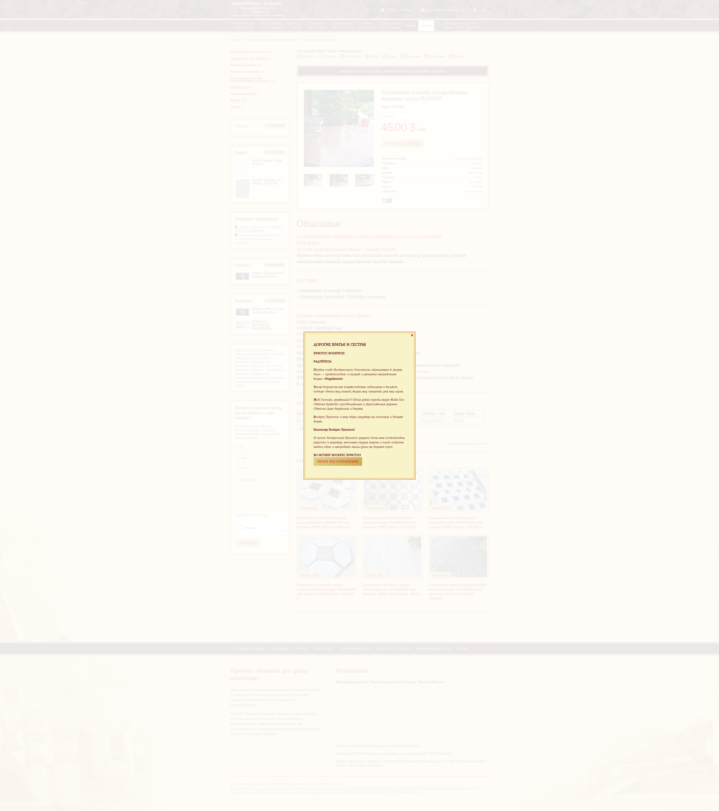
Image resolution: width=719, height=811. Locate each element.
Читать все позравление (337, 461)
